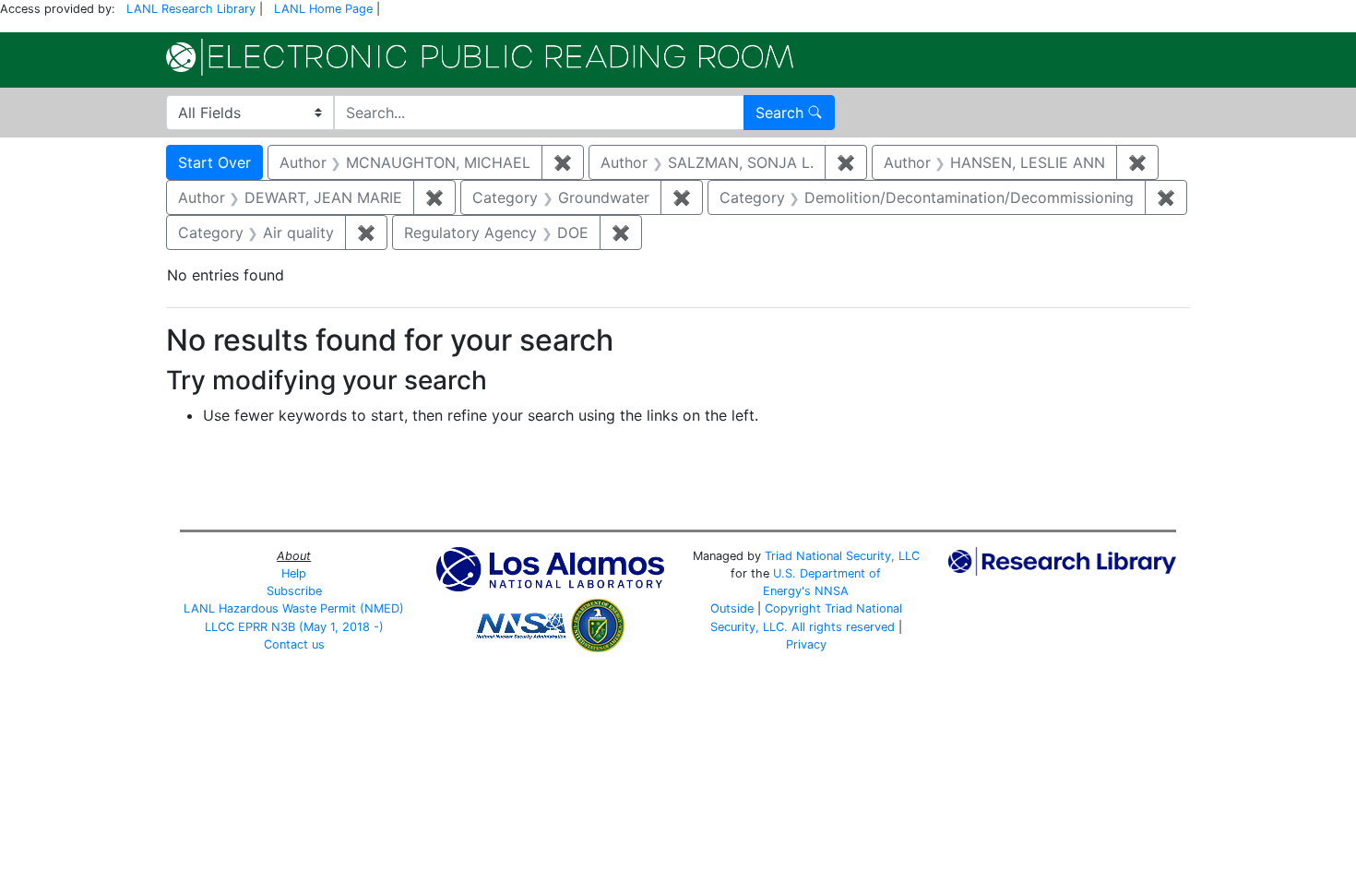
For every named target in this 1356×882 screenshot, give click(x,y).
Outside (732, 608)
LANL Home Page (323, 9)
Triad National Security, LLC (842, 556)
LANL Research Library (191, 9)
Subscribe (294, 591)
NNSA (832, 591)
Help (293, 573)
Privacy (806, 644)
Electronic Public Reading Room (479, 57)
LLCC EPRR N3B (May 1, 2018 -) (294, 627)
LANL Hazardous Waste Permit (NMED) (294, 608)
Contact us (294, 644)
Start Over (214, 162)
